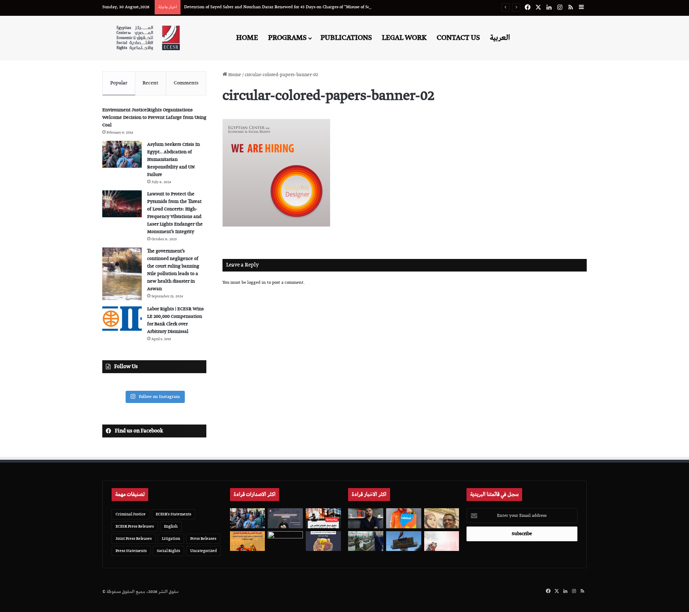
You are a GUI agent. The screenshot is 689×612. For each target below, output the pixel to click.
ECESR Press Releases (135, 526)
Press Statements (131, 551)
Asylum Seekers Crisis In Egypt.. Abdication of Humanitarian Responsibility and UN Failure (173, 159)
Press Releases (203, 538)
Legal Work (404, 38)
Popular (118, 83)
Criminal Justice (131, 514)
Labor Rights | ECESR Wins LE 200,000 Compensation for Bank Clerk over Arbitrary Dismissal (175, 320)
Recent (150, 83)
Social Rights (168, 551)
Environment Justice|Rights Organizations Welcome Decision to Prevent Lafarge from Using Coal (154, 118)
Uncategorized (203, 551)
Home (247, 38)
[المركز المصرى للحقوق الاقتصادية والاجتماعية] (148, 38)
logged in (256, 282)
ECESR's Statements (173, 514)
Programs (287, 38)
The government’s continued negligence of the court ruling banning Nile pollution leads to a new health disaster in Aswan (173, 270)
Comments (186, 83)
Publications (346, 38)
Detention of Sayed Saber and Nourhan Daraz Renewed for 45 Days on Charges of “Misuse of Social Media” (288, 7)
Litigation (171, 538)
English (171, 526)
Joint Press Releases (134, 538)
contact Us (458, 38)
